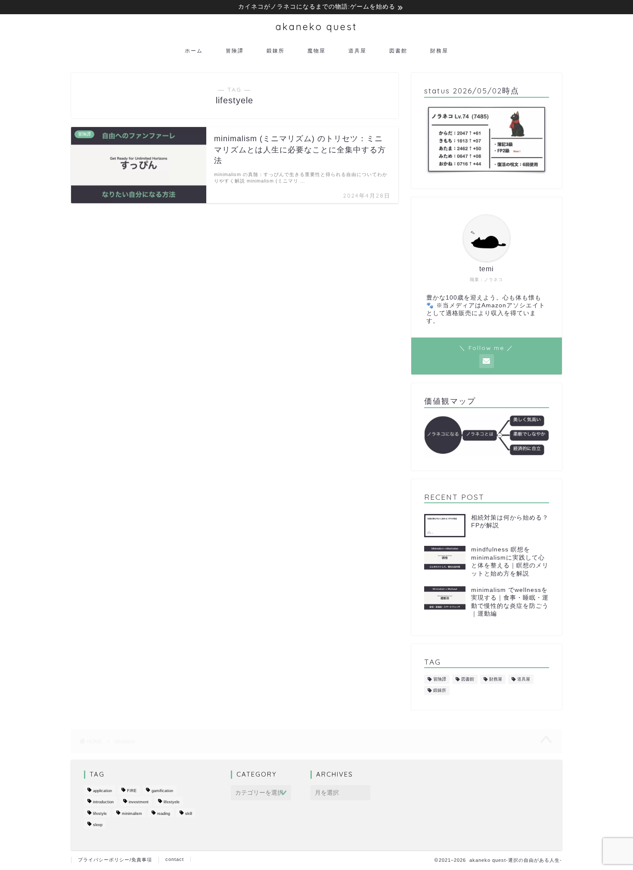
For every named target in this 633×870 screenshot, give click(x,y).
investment (139, 802)
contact (174, 859)
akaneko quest (316, 26)
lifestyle (100, 813)
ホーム (194, 50)
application (102, 791)
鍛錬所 (276, 50)
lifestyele (172, 802)
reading (163, 813)
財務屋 (439, 50)
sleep (97, 825)
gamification (162, 791)
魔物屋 (316, 50)
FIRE (132, 791)
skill (188, 813)
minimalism (132, 813)
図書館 (398, 50)
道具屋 (357, 50)
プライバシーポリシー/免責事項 (115, 859)
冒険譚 (235, 50)
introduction (103, 802)
